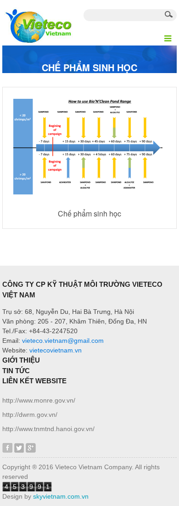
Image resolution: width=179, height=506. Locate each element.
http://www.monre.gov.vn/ (38, 400)
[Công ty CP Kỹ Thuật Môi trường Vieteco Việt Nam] (37, 22)
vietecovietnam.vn (55, 350)
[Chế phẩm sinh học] (89, 146)
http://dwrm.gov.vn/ (29, 414)
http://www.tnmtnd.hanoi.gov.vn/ (48, 428)
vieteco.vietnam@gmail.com (63, 340)
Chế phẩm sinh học (89, 213)
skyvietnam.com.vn (61, 496)
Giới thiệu (21, 360)
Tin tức (16, 371)
